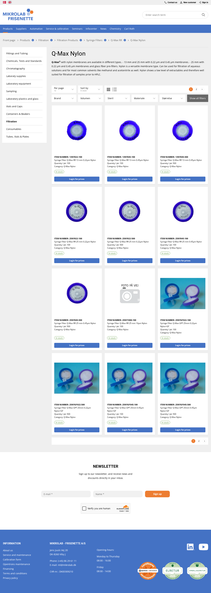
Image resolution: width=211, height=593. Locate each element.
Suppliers (21, 28)
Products (8, 28)
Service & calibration (57, 28)
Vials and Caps (14, 106)
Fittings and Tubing (17, 53)
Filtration (11, 121)
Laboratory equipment (18, 83)
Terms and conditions (15, 573)
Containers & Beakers (18, 113)
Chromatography (15, 68)
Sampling (11, 91)
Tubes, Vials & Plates (17, 136)
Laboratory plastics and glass (22, 98)
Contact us (172, 2)
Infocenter (91, 28)
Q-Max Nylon (69, 166)
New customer (189, 2)
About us (8, 550)
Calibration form (12, 559)
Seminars (77, 28)
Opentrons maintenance (16, 564)
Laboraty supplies (16, 76)
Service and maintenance (17, 554)
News (103, 28)
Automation (36, 28)
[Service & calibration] (148, 570)
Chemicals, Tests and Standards (24, 60)
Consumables (13, 129)
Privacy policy (10, 578)
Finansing (8, 568)
